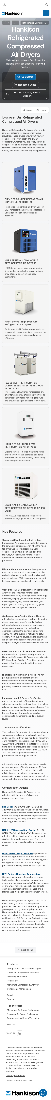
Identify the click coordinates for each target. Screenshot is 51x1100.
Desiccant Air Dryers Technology (22, 1014)
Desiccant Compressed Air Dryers (23, 972)
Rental (10, 995)
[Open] (46, 13)
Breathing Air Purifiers (17, 976)
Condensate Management (19, 989)
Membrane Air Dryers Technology (23, 1010)
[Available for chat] (43, 1093)
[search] (46, 4)
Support (11, 999)
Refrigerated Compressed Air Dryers (24, 968)
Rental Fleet (12, 981)
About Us (11, 1024)
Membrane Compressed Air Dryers (23, 985)
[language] (4, 4)
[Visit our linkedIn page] (19, 1033)
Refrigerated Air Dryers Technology (24, 1018)
